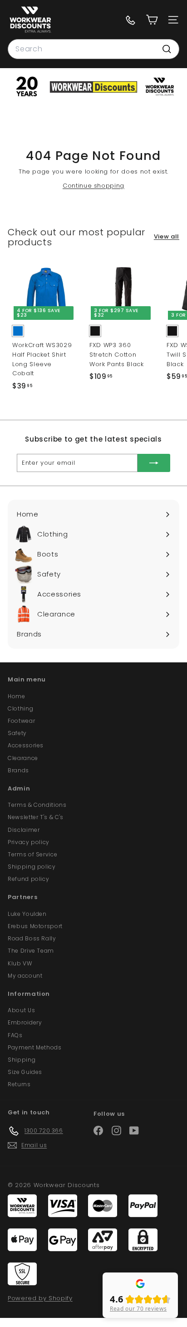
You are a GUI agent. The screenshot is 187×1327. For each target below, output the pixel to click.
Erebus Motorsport (35, 926)
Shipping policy (32, 866)
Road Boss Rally (32, 938)
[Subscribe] (154, 463)
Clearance (23, 758)
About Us (21, 1010)
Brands (18, 770)
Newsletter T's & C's (36, 817)
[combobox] (93, 49)
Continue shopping (93, 185)
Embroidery (25, 1022)
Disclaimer (24, 830)
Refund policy (28, 879)
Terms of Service (32, 854)
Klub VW (20, 963)
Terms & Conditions (37, 805)
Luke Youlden (27, 914)
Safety (17, 733)
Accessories (26, 745)
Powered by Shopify (40, 1298)
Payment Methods (35, 1047)
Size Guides (25, 1072)
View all (166, 236)
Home (16, 696)
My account (25, 975)
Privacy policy (28, 842)
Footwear (21, 721)
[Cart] (151, 19)
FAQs (15, 1035)
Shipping (21, 1060)
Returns (19, 1084)
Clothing (20, 708)
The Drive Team (31, 950)
